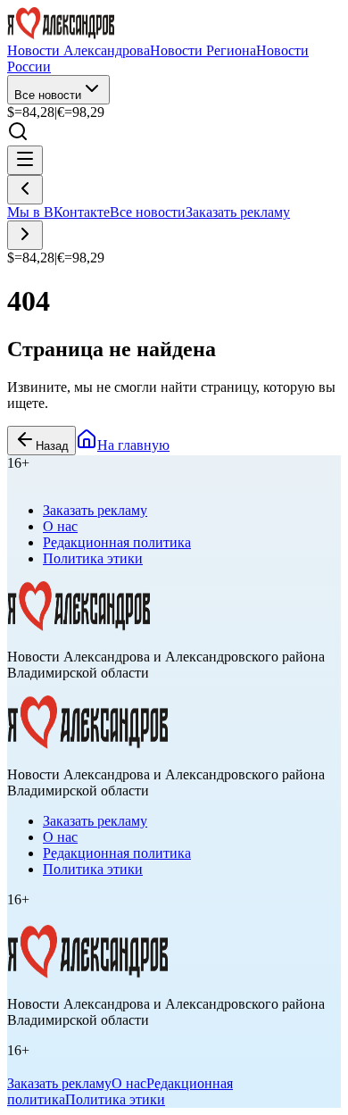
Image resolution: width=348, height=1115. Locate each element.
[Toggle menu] (25, 160)
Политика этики (93, 558)
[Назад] (25, 189)
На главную (133, 445)
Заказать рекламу (238, 212)
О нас (60, 526)
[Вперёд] (25, 235)
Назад (52, 446)
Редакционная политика (117, 542)
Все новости (47, 95)
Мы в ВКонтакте (58, 212)
